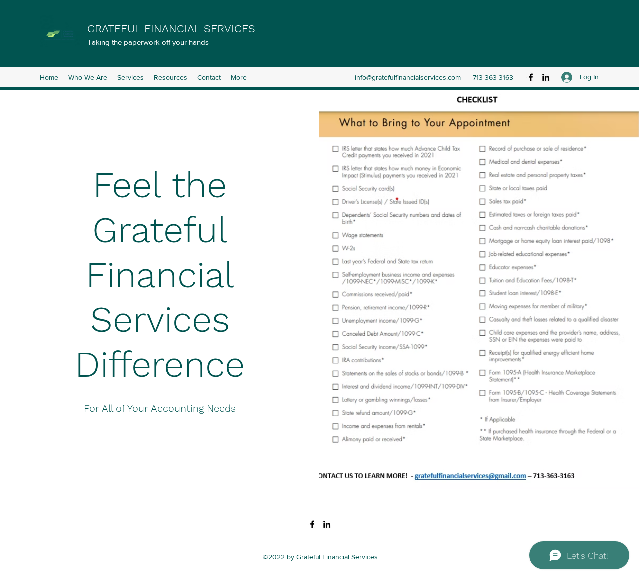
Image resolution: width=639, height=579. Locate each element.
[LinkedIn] (546, 77)
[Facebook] (531, 77)
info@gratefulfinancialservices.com (408, 77)
